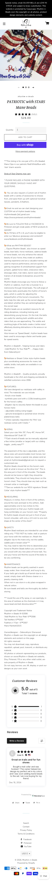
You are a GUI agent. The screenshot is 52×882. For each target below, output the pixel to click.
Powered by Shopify (26, 863)
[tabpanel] (26, 55)
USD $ (25, 853)
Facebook (27, 839)
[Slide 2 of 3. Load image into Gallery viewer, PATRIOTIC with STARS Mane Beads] (26, 87)
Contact (26, 826)
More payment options (25, 151)
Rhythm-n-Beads (29, 860)
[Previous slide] (19, 87)
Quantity (9, 130)
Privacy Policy (26, 830)
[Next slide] (33, 87)
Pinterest (27, 843)
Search (26, 823)
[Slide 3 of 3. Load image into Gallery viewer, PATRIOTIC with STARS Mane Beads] (28, 87)
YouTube (27, 846)
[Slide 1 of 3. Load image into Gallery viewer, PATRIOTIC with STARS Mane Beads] (23, 87)
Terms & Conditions (26, 833)
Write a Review (16, 741)
